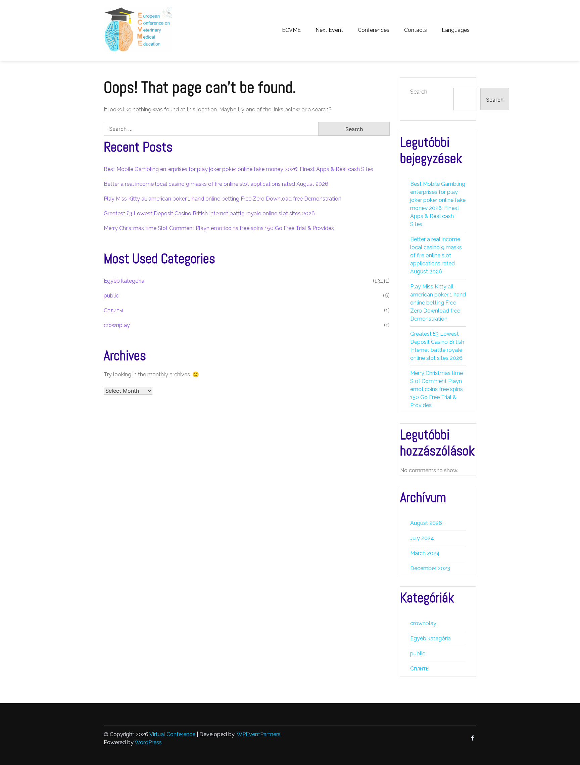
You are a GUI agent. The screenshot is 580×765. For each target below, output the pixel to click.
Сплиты (113, 310)
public (111, 295)
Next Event (329, 30)
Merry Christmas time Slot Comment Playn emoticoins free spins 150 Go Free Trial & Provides (219, 228)
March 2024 (425, 553)
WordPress (148, 742)
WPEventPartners (259, 734)
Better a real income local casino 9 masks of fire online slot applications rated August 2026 (216, 184)
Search (418, 92)
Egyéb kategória (124, 281)
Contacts (415, 30)
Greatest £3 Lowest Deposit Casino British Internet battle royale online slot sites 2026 (209, 213)
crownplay (117, 325)
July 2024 (422, 538)
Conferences (373, 30)
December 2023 (430, 568)
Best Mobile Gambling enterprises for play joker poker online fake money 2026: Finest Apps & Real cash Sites (238, 169)
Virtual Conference (172, 734)
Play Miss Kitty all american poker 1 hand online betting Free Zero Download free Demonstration (222, 199)
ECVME (291, 30)
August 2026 (426, 523)
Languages (456, 30)
